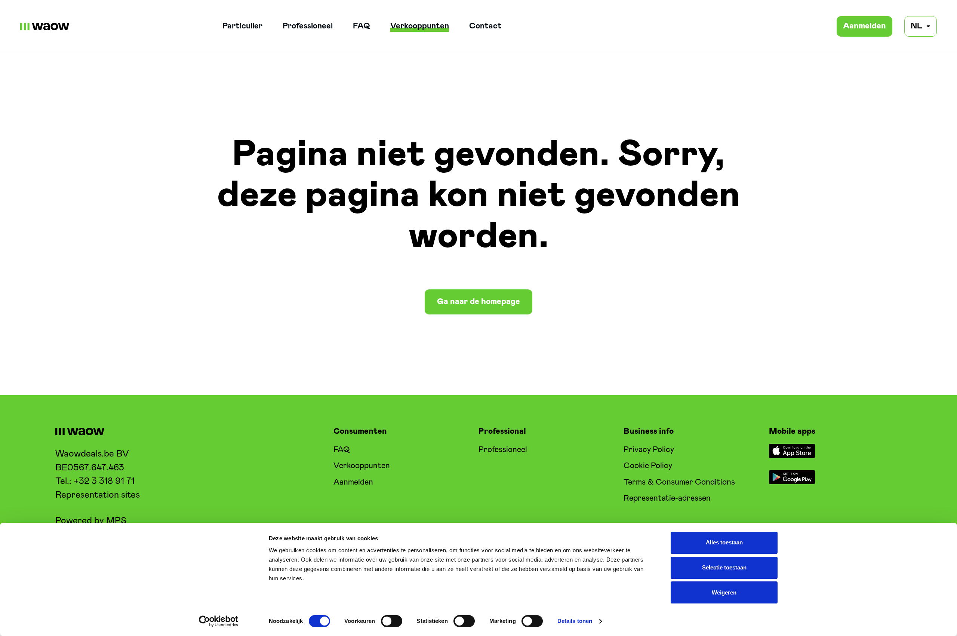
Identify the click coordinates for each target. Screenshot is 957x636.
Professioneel (308, 26)
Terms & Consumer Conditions (679, 482)
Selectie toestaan (724, 567)
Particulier (242, 26)
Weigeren (724, 592)
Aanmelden (864, 26)
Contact (485, 26)
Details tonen (574, 621)
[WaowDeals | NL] (45, 26)
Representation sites (97, 495)
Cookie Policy (648, 466)
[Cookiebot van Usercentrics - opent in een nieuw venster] (219, 621)
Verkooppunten (419, 26)
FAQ (361, 26)
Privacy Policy (649, 450)
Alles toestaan (724, 543)
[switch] (391, 621)
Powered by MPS (90, 520)
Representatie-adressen (667, 498)
